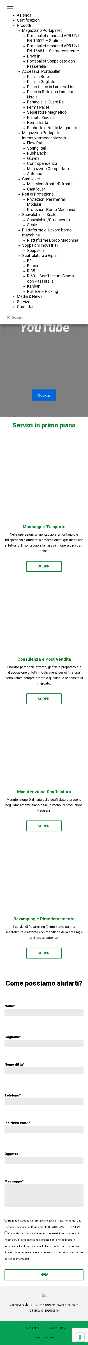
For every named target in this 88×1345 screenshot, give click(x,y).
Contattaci (26, 306)
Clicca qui (44, 395)
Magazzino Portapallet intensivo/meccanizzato (44, 135)
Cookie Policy (57, 1328)
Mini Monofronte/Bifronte (50, 183)
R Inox (32, 265)
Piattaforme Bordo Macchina (52, 240)
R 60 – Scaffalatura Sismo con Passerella (50, 279)
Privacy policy (31, 1328)
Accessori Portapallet (41, 71)
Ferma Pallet (38, 107)
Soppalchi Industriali (40, 245)
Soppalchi (36, 250)
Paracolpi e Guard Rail (46, 102)
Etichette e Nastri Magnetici (52, 127)
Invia (44, 1275)
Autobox (34, 173)
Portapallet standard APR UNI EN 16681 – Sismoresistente (53, 48)
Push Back (36, 153)
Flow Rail (35, 143)
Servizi (23, 301)
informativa (38, 1220)
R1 (29, 260)
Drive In (33, 56)
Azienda (24, 15)
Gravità (33, 158)
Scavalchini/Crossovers (48, 219)
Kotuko (50, 1337)
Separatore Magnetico (47, 112)
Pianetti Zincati (40, 117)
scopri (44, 566)
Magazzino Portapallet (42, 30)
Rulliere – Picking (42, 291)
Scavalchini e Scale (39, 214)
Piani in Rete (38, 76)
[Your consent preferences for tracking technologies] (80, 1337)
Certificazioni (29, 20)
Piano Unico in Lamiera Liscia (53, 86)
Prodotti (24, 25)
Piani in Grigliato (41, 81)
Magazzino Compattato (48, 168)
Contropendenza (42, 163)
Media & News (30, 296)
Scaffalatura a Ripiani (41, 255)
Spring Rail (36, 148)
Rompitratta (37, 122)
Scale (32, 224)
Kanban (33, 286)
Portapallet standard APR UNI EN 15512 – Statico (53, 38)
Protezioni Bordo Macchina (51, 209)
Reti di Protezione (38, 194)
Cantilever (31, 178)
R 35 (31, 270)
